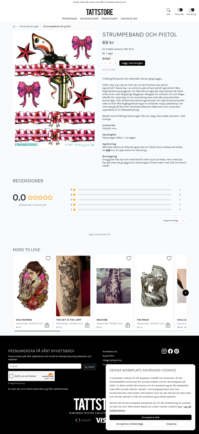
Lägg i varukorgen (132, 63)
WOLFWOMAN (24, 319)
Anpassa (171, 423)
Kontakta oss (129, 18)
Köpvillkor (108, 355)
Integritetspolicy (16, 383)
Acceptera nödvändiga (129, 423)
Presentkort (110, 18)
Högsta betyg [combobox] (170, 220)
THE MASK (143, 319)
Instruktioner (89, 18)
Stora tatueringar (29, 26)
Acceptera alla (150, 417)
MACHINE (102, 319)
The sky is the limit (68, 319)
